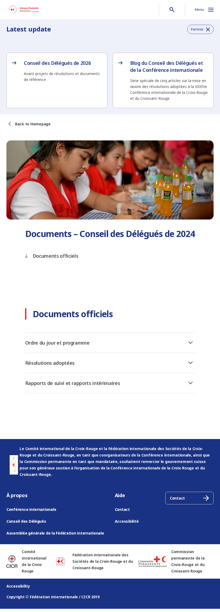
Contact (122, 509)
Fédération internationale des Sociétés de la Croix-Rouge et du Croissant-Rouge (102, 561)
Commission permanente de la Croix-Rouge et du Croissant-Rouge (188, 561)
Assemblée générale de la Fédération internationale (55, 533)
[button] (200, 29)
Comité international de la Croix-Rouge (34, 561)
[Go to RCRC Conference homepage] (23, 9)
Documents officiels (55, 256)
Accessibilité (127, 521)
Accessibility (18, 586)
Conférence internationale (31, 509)
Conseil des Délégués (26, 521)
